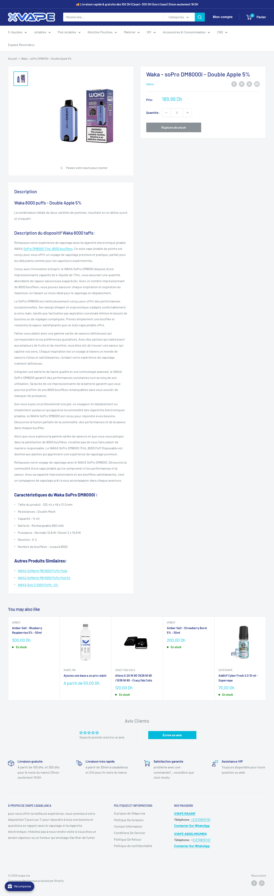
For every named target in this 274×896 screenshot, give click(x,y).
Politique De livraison (129, 820)
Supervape (225, 670)
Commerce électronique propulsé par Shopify (36, 880)
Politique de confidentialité (133, 846)
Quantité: (152, 112)
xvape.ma (70, 670)
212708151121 (202, 840)
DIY (149, 32)
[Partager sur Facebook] (234, 84)
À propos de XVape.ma (129, 813)
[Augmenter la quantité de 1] (187, 112)
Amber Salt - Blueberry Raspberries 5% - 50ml (27, 630)
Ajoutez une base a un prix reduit (85, 675)
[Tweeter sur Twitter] (249, 84)
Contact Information (128, 826)
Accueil (12, 58)
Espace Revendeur (21, 45)
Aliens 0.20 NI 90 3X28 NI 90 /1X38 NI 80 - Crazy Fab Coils (133, 678)
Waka (150, 84)
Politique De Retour (127, 839)
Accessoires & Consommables (184, 32)
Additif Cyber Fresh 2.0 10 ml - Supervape (238, 678)
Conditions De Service (129, 833)
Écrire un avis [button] (172, 735)
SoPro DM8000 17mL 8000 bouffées (48, 248)
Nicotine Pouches (100, 32)
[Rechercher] (200, 17)
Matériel (129, 32)
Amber (16, 622)
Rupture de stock (173, 127)
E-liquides (15, 32)
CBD (220, 32)
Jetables (40, 32)
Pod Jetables (67, 32)
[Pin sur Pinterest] (242, 84)
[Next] (266, 658)
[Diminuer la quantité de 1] (166, 112)
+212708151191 (200, 819)
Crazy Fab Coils (125, 670)
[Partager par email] (257, 84)
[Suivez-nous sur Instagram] (262, 883)
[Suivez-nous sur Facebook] (254, 883)
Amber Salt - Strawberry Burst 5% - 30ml (187, 630)
